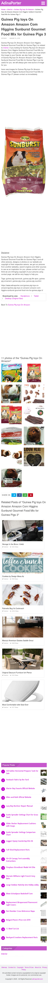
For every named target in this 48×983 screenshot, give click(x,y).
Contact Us (12, 967)
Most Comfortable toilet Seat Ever (15, 704)
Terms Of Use (29, 967)
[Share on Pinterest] (30, 495)
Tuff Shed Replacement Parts (18, 850)
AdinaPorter (11, 3)
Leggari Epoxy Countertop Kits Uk (19, 841)
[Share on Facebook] (19, 495)
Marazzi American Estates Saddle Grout (17, 640)
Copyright (20, 967)
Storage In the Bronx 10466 (13, 544)
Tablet (36, 296)
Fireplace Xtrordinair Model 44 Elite (20, 867)
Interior (4, 38)
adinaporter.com (37, 979)
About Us (38, 967)
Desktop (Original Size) (14, 298)
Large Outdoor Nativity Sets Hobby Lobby (22, 885)
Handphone (25, 296)
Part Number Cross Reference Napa (20, 911)
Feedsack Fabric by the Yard (17, 780)
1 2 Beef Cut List (12, 929)
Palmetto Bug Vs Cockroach (13, 608)
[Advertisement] (24, 101)
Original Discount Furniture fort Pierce (17, 672)
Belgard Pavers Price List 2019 (18, 920)
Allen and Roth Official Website (18, 797)
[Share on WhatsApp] (25, 495)
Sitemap (4, 967)
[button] (43, 3)
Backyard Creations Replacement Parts (22, 937)
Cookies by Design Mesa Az (13, 576)
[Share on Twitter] (13, 495)
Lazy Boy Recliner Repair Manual (19, 806)
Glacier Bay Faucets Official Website (20, 788)
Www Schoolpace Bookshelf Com (19, 894)
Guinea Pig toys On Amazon (19, 304)
